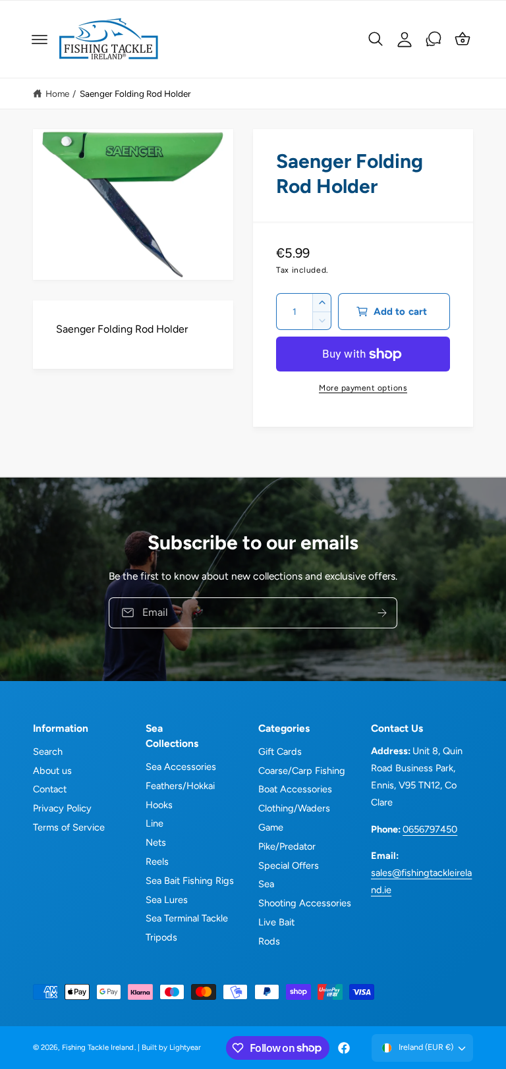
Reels (157, 861)
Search (48, 751)
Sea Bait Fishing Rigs (190, 881)
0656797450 (430, 829)
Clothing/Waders (294, 808)
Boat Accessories (295, 789)
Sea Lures (167, 900)
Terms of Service (69, 827)
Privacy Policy (62, 808)
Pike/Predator (287, 846)
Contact (50, 789)
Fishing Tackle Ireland (98, 1047)
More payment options (363, 388)
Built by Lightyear (171, 1047)
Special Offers (288, 865)
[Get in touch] (433, 38)
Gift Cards (280, 751)
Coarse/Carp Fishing (301, 771)
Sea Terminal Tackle (187, 918)
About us (52, 771)
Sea (266, 884)
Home (57, 93)
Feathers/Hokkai (180, 786)
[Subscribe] (382, 612)
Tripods (161, 937)
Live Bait (276, 922)
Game (270, 827)
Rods (269, 941)
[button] (39, 39)
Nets (156, 842)
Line (154, 823)
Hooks (159, 805)
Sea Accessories (181, 767)
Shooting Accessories (304, 903)
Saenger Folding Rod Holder (135, 93)
